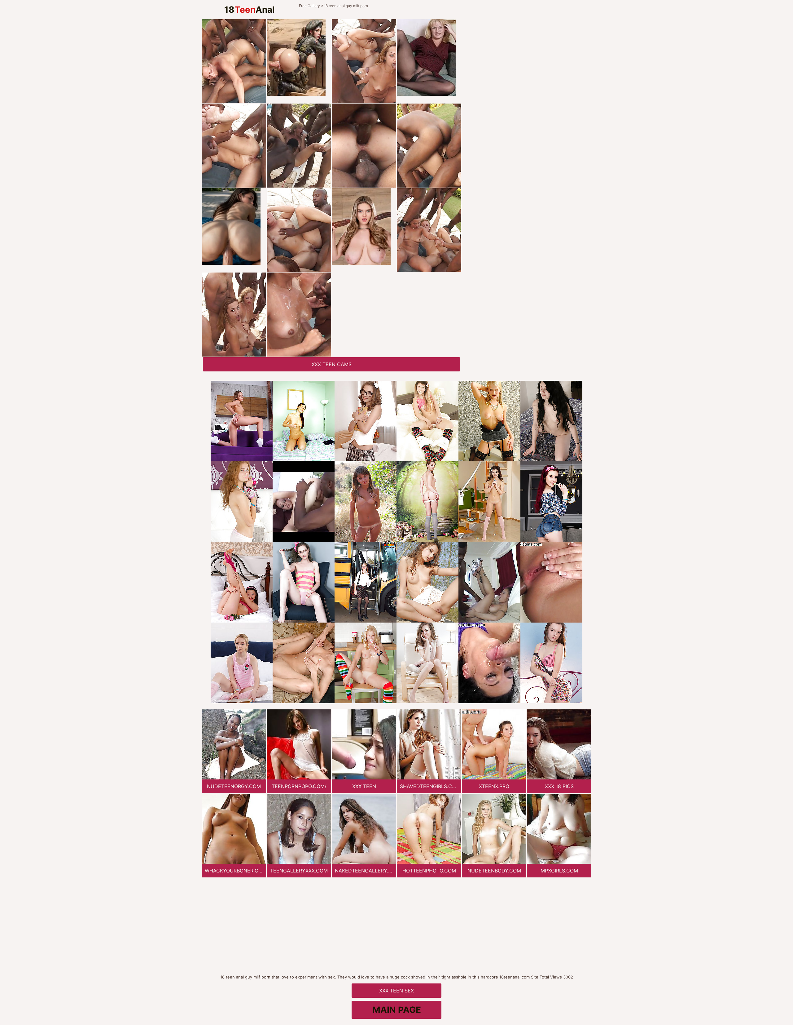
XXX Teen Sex (396, 990)
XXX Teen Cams (332, 364)
